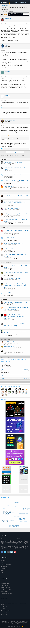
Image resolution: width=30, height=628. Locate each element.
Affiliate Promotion (5, 583)
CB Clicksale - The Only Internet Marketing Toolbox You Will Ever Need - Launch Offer (14, 316)
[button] (1, 2)
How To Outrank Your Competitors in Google (16, 195)
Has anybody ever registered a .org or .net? (16, 302)
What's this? (26, 378)
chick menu (6, 233)
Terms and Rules (10, 626)
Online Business (4, 562)
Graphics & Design (10, 163)
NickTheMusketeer (10, 120)
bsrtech (5, 239)
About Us (5, 606)
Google (9, 257)
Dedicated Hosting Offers (6, 593)
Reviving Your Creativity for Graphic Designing (16, 272)
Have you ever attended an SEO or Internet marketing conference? (16, 308)
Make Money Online (5, 572)
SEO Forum (3, 560)
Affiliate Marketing (5, 568)
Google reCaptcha (9, 186)
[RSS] (23, 626)
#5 (28, 100)
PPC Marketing (4, 566)
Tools (2, 378)
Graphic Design (13, 274)
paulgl (5, 303)
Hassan (6, 45)
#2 (28, 50)
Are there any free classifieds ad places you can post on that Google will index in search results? (16, 285)
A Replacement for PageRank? (12, 208)
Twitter (11, 176)
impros (6, 95)
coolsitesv (5, 209)
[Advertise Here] (23, 479)
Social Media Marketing (11, 204)
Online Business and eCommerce (13, 215)
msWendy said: (5, 136)
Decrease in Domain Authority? (12, 278)
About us (16, 626)
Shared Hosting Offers (5, 587)
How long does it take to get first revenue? (15, 214)
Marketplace (5, 614)
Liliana (5, 215)
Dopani (5, 326)
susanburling (6, 268)
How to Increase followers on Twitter (14, 175)
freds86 (5, 204)
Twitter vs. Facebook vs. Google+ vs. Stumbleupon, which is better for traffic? (15, 201)
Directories (8, 250)
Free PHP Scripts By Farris (9, 341)
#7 (28, 125)
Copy (2, 375)
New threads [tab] (9, 339)
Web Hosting (9, 170)
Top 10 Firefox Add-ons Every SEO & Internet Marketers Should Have (16, 324)
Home (20, 626)
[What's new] (25, 2)
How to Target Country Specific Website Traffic (16, 180)
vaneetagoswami (7, 187)
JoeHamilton (4, 11)
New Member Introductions (12, 239)
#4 (28, 76)
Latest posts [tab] (3, 339)
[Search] (28, 2)
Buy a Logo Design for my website (13, 162)
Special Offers (11, 319)
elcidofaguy (6, 319)
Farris (5, 244)
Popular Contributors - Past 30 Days (10, 386)
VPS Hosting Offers (5, 591)
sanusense (7, 71)
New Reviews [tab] (10, 382)
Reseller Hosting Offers (6, 589)
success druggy (7, 176)
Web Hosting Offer (5, 585)
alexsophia (6, 294)
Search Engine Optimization (15, 181)
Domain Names (10, 303)
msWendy (4, 111)
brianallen (6, 257)
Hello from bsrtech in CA (10, 237)
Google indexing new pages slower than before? (15, 351)
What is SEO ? (7, 293)
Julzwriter (5, 310)
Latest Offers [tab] (3, 382)
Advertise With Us (6, 610)
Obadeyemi (6, 279)
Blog (4, 608)
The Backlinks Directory (10, 249)
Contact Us (5, 612)
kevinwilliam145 (7, 274)
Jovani (3, 58)
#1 (28, 23)
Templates (5, 344)
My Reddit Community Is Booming (13, 243)
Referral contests (5, 357)
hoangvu (5, 334)
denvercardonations (7, 288)
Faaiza (5, 222)
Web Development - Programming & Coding (19, 187)
